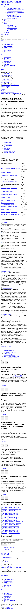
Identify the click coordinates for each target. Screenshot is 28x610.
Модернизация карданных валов (15, 12)
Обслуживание (8, 58)
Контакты (6, 32)
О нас (5, 23)
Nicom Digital (9, 608)
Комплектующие (11, 15)
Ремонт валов (7, 57)
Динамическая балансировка (14, 11)
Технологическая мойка (7, 203)
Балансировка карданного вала (9, 212)
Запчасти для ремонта (9, 65)
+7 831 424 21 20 (5, 4)
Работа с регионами (12, 28)
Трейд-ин (6, 64)
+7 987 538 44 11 (5, 73)
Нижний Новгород (9, 547)
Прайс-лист (7, 51)
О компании (10, 25)
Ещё (19, 533)
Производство (7, 61)
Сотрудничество (11, 29)
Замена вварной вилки (7, 191)
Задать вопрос (4, 575)
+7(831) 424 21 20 (17, 376)
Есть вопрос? (4, 87)
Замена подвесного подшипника (9, 175)
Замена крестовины (6, 172)
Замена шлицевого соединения (9, 181)
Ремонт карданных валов (13, 8)
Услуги (5, 6)
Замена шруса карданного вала (9, 188)
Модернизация (8, 59)
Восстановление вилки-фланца (9, 200)
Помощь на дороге (12, 18)
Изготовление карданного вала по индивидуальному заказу (10, 215)
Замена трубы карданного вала (9, 194)
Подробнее (3, 385)
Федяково (6, 549)
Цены (5, 19)
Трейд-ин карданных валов (14, 16)
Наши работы (7, 21)
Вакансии (9, 30)
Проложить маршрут (6, 75)
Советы (6, 22)
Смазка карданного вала (7, 204)
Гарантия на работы (12, 26)
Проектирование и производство (15, 9)
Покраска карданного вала (8, 209)
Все (4, 222)
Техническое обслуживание (14, 13)
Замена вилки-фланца (6, 197)
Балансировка (7, 62)
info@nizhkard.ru (5, 82)
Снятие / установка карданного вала (10, 166)
